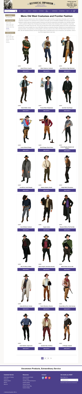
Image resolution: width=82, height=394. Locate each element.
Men (20, 11)
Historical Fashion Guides (28, 377)
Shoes (29, 11)
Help (68, 11)
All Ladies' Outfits (8, 35)
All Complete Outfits (9, 17)
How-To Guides (26, 379)
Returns (5, 382)
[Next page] (51, 358)
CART (74, 10)
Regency (35, 11)
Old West (47, 11)
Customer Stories (26, 382)
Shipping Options (7, 380)
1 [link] (42, 358)
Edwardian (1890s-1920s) (10, 27)
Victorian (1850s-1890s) (10, 25)
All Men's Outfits (8, 22)
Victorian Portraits (26, 384)
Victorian (41, 11)
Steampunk (61, 11)
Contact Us (6, 379)
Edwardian (54, 11)
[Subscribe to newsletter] (76, 380)
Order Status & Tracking (9, 377)
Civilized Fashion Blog (27, 386)
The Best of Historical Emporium (29, 380)
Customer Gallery (26, 387)
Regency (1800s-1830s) (10, 24)
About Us (6, 384)
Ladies (24, 11)
